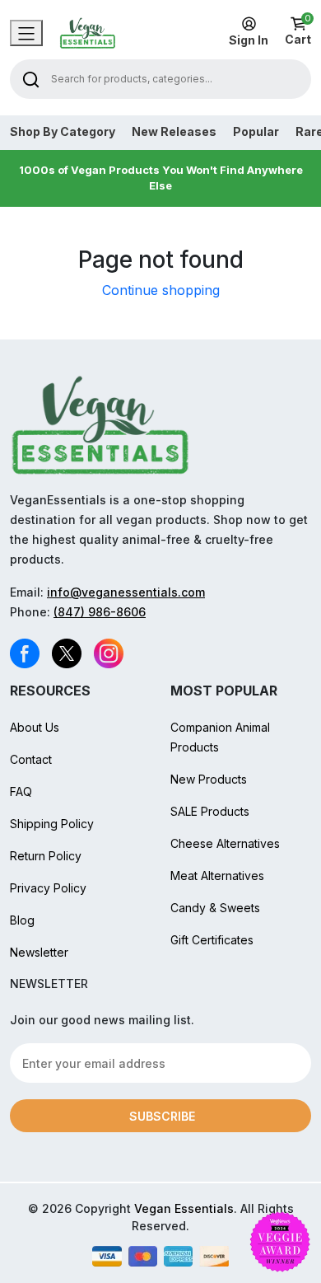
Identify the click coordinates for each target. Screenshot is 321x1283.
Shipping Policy (52, 824)
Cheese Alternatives (225, 843)
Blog (22, 920)
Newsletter (39, 952)
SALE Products (209, 811)
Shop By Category (62, 132)
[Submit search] (30, 79)
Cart (298, 31)
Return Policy (45, 856)
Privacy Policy (48, 888)
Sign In (248, 40)
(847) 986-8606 (100, 612)
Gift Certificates (212, 940)
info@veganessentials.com (126, 592)
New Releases (174, 132)
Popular (256, 132)
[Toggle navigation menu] (26, 33)
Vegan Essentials (184, 1208)
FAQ (21, 791)
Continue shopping (161, 290)
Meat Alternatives (217, 876)
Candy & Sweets (215, 908)
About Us (34, 727)
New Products (208, 779)
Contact (31, 759)
